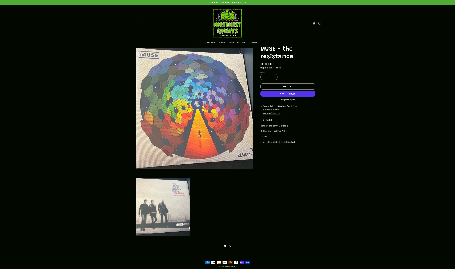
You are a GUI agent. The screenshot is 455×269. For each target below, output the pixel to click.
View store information (271, 113)
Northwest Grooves (230, 267)
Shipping (263, 68)
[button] (137, 23)
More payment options (288, 100)
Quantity (263, 72)
